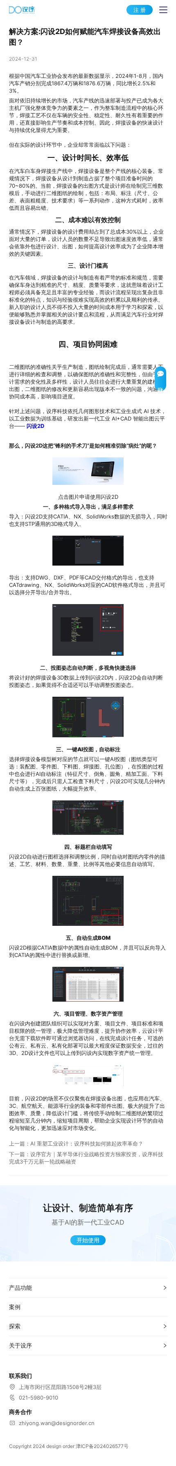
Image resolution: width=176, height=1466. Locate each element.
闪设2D (35, 426)
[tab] (88, 1287)
